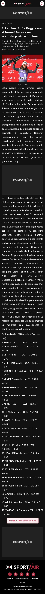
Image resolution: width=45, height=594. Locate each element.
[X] (21, 574)
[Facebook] (10, 574)
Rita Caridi (7, 50)
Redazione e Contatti (22, 578)
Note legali (35, 578)
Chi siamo (10, 578)
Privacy (22, 582)
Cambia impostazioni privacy (22, 586)
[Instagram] (16, 574)
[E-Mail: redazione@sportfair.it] (33, 574)
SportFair (5, 23)
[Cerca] (42, 3)
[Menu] (3, 3)
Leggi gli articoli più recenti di (23, 521)
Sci (11, 23)
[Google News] (27, 574)
